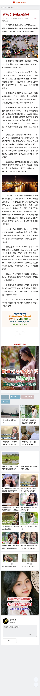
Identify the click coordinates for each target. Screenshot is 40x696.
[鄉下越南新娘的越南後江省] (20, 46)
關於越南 (10, 7)
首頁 (4, 7)
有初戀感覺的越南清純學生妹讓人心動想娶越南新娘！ (28, 548)
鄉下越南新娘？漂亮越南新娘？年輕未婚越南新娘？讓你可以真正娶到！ (10, 548)
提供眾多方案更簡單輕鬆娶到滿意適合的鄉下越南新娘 (29, 422)
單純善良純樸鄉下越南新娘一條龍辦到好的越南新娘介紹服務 (9, 444)
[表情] (34, 635)
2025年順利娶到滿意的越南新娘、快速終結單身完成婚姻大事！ (10, 490)
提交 (9, 640)
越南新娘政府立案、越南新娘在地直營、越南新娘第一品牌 (10, 510)
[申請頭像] (35, 620)
